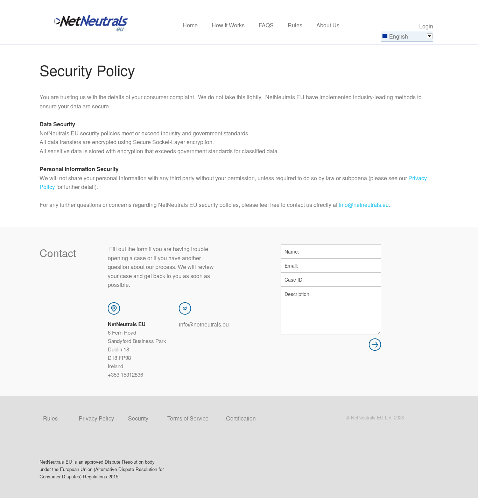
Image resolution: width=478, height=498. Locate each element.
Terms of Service (188, 418)
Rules (295, 25)
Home (190, 25)
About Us (327, 25)
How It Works (228, 25)
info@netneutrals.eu (364, 205)
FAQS (266, 25)
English (398, 36)
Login (426, 26)
